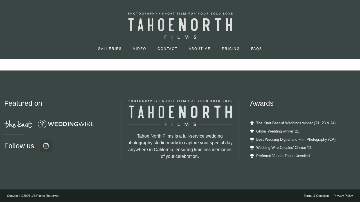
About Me (200, 49)
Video (139, 49)
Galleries (110, 49)
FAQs (256, 49)
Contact (167, 49)
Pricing (231, 49)
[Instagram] (46, 146)
